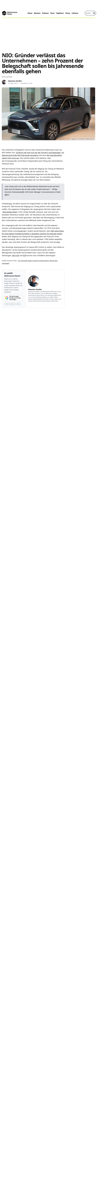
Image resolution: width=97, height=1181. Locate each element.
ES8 (24, 255)
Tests (52, 13)
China (67, 13)
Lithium (75, 13)
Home (4, 77)
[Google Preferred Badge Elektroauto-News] (13, 298)
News (30, 13)
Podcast (45, 13)
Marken (37, 13)
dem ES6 (15, 255)
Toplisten (60, 13)
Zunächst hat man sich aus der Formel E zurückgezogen (38, 152)
